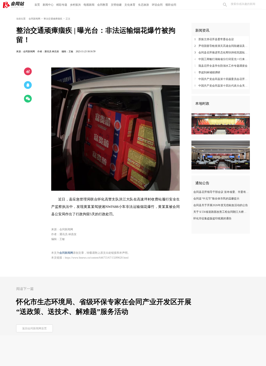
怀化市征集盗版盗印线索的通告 (212, 218)
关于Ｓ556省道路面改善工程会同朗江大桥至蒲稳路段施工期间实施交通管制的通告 (221, 211)
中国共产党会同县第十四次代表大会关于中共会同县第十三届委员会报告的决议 (222, 85)
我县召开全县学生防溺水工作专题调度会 (221, 65)
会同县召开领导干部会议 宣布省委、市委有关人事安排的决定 (221, 192)
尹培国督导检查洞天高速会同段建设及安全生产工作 (222, 45)
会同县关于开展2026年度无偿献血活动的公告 (220, 205)
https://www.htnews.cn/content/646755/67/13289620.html (97, 257)
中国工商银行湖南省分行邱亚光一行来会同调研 (222, 59)
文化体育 (129, 4)
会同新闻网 (34, 18)
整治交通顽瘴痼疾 (53, 18)
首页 (37, 4)
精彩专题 (61, 4)
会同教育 (102, 4)
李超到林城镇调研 (207, 72)
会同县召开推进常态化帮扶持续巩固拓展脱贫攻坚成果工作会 (222, 52)
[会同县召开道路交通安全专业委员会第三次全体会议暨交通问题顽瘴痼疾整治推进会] (220, 123)
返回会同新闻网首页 (34, 328)
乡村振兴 (75, 4)
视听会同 (170, 4)
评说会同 (157, 4)
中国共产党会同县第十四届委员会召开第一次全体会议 (222, 79)
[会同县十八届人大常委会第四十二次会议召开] (220, 154)
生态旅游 (143, 4)
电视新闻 (89, 4)
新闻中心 (48, 4)
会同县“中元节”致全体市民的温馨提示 (216, 198)
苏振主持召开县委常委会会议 (214, 39)
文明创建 (116, 4)
